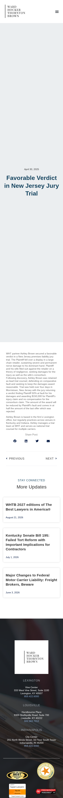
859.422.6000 (31, 696)
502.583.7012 (31, 721)
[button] (57, 11)
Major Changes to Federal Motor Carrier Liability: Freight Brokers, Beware (31, 579)
